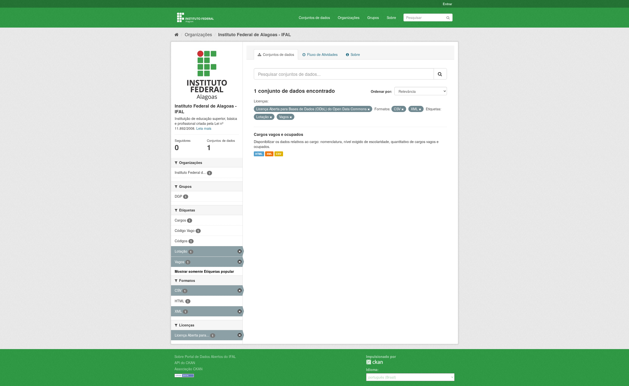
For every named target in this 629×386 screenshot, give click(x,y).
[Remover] (369, 109)
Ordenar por (381, 91)
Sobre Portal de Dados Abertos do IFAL (205, 356)
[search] (440, 74)
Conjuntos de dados (314, 17)
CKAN (374, 362)
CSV (278, 154)
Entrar (447, 3)
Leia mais (203, 128)
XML (269, 154)
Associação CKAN (188, 368)
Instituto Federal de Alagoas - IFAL (254, 34)
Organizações (348, 17)
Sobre (391, 17)
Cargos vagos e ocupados (278, 134)
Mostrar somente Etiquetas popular (204, 271)
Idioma (371, 369)
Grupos (373, 17)
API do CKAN (184, 362)
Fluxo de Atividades (322, 54)
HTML (258, 154)
